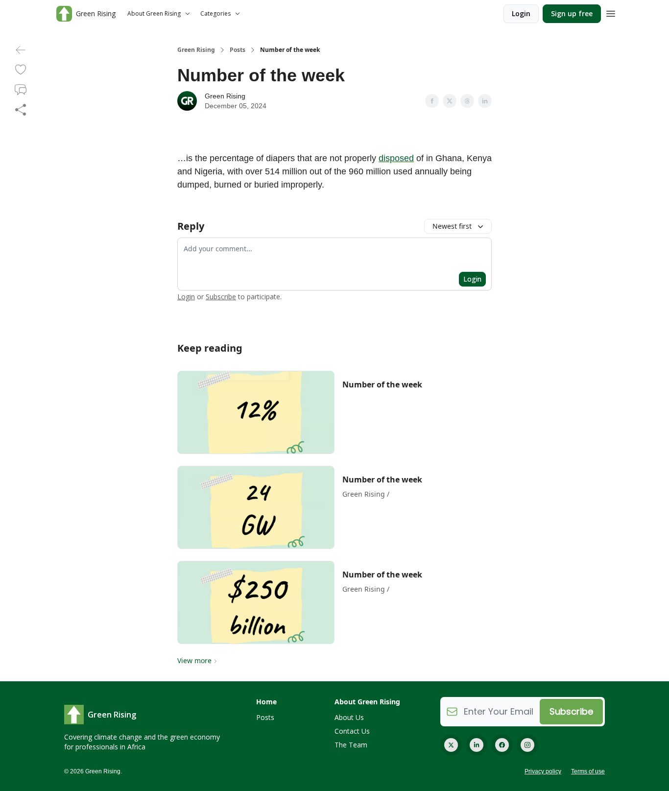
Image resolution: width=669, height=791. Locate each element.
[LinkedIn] (476, 745)
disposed (396, 158)
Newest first (452, 226)
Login (521, 13)
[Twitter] (451, 745)
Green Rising (196, 50)
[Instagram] (527, 745)
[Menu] (611, 12)
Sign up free (572, 13)
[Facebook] (502, 745)
